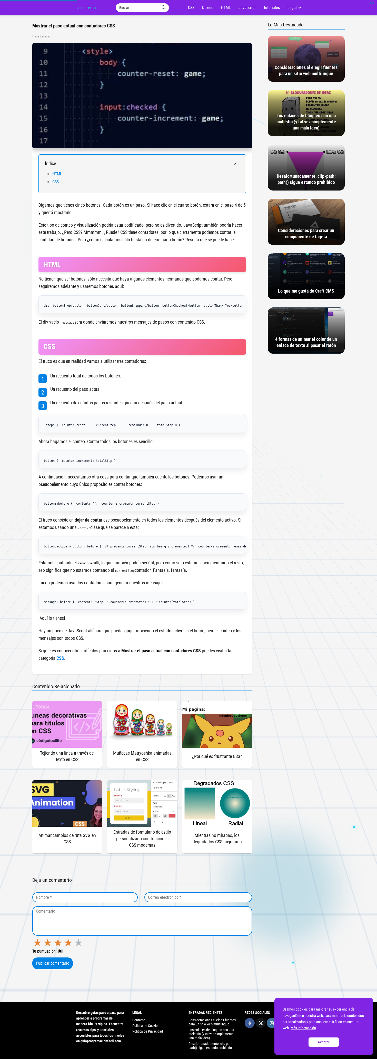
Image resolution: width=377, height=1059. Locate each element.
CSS (191, 7)
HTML (226, 7)
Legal (292, 7)
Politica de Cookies (145, 1026)
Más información (303, 1028)
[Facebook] (250, 1023)
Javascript (247, 7)
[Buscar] (163, 7)
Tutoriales (271, 7)
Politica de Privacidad (147, 1031)
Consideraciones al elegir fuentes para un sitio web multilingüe (212, 1022)
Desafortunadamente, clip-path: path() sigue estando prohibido (210, 1046)
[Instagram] (272, 1023)
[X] (261, 1023)
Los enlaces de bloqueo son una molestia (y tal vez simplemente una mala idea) (211, 1034)
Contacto (138, 1020)
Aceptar (324, 1042)
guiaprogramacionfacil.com (101, 1041)
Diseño (207, 7)
